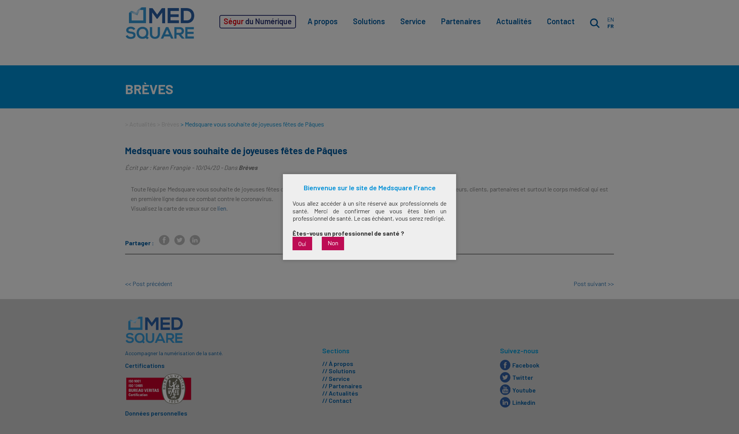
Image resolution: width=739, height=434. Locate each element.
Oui (302, 243)
